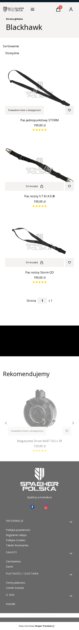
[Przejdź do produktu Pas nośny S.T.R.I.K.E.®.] (39, 165)
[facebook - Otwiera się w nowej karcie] (32, 507)
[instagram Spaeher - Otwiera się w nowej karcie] (46, 507)
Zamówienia (13, 561)
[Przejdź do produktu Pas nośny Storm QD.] (39, 241)
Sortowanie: (11, 46)
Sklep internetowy (35, 626)
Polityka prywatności (18, 530)
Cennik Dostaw (15, 588)
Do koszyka (32, 186)
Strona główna (14, 19)
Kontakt (10, 604)
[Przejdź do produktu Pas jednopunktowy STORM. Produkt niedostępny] (39, 89)
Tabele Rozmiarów (17, 545)
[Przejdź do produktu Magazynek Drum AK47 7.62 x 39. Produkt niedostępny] (39, 410)
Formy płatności (15, 582)
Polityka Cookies (16, 540)
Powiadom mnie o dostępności (24, 110)
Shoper (49, 615)
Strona (31, 300)
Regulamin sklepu (16, 535)
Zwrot (9, 566)
